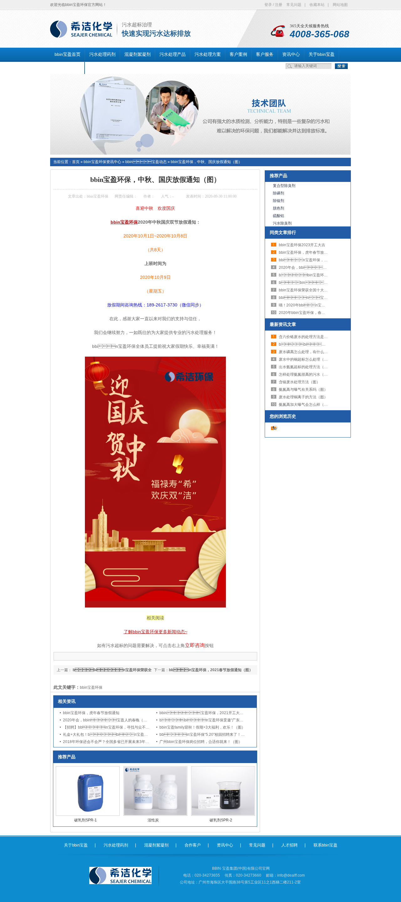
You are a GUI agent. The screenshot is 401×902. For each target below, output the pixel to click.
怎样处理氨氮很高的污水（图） (305, 374)
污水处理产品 (172, 54)
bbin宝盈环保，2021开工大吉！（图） (208, 713)
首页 (76, 162)
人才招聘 (289, 845)
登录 (268, 5)
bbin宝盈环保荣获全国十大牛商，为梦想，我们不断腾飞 (326, 290)
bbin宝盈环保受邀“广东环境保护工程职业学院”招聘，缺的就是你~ (235, 720)
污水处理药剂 (102, 54)
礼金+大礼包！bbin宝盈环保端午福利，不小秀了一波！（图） (135, 734)
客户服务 (264, 54)
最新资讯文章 (283, 324)
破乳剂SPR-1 (85, 820)
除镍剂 (278, 201)
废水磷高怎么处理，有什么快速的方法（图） (316, 352)
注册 (278, 5)
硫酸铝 (278, 216)
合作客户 (193, 845)
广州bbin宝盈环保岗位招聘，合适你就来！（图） (200, 742)
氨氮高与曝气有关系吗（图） (303, 389)
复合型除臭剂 (284, 185)
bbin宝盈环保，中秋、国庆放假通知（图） (206, 162)
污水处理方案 (208, 54)
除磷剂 (278, 193)
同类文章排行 (283, 232)
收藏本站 (317, 5)
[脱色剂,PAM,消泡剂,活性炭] (200, 153)
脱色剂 (278, 208)
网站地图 (340, 5)
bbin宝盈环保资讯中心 (102, 162)
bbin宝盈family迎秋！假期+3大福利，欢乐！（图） (202, 727)
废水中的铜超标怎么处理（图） (305, 359)
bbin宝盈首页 (68, 54)
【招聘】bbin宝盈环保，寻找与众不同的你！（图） (117, 727)
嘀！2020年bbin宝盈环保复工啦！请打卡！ (321, 305)
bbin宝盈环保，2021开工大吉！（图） (321, 260)
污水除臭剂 (282, 223)
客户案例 (238, 54)
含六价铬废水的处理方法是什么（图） (311, 337)
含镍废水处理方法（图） (299, 382)
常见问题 (293, 5)
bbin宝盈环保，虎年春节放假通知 (91, 713)
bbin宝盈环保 (91, 687)
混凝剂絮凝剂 (137, 54)
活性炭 (153, 820)
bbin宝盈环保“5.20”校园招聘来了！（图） (205, 734)
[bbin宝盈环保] (81, 34)
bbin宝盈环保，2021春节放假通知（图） (326, 275)
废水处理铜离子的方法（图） (303, 397)
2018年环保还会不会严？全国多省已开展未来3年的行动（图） (115, 742)
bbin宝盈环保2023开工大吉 (302, 245)
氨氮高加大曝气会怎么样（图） (305, 404)
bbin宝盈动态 (146, 162)
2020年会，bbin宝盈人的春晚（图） (107, 720)
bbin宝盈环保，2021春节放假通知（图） (211, 670)
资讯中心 (291, 54)
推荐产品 (278, 175)
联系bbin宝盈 (68, 67)
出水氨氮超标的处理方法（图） (305, 367)
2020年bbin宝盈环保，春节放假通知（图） (315, 312)
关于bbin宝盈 (322, 54)
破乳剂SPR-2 (221, 820)
